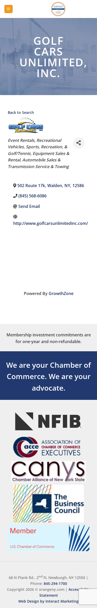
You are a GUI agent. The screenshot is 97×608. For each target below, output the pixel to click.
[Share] (79, 143)
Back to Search (21, 112)
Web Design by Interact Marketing (48, 601)
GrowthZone (61, 293)
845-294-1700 (55, 583)
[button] (8, 9)
